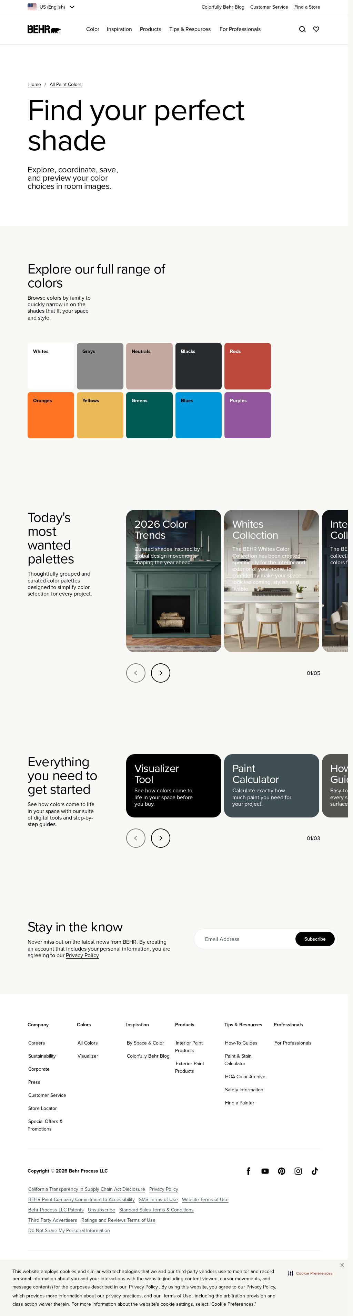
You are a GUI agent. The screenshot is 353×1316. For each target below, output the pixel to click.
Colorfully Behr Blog (148, 1055)
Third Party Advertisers (52, 1220)
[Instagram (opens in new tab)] (298, 1171)
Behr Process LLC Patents (56, 1209)
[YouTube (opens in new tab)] (265, 1171)
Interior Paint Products (189, 1046)
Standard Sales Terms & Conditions (156, 1209)
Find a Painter (239, 1102)
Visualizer (88, 1055)
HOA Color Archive (245, 1076)
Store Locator (42, 1108)
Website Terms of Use (205, 1199)
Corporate (39, 1069)
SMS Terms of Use (158, 1199)
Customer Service (47, 1095)
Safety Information (244, 1089)
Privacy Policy (82, 955)
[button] (310, 1273)
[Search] (302, 29)
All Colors (88, 1042)
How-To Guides (241, 1042)
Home (34, 84)
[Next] (160, 673)
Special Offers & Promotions (45, 1125)
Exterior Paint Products (189, 1067)
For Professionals (293, 1042)
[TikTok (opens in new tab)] (314, 1171)
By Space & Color (145, 1042)
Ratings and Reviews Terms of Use (118, 1220)
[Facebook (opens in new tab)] (248, 1171)
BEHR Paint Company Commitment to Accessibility (81, 1199)
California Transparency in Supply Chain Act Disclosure (86, 1189)
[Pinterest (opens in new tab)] (281, 1171)
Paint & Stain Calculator (238, 1059)
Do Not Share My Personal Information (69, 1230)
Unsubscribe (101, 1209)
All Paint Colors (66, 84)
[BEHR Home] (44, 29)
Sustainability (42, 1055)
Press (34, 1082)
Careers (36, 1042)
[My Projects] (316, 29)
